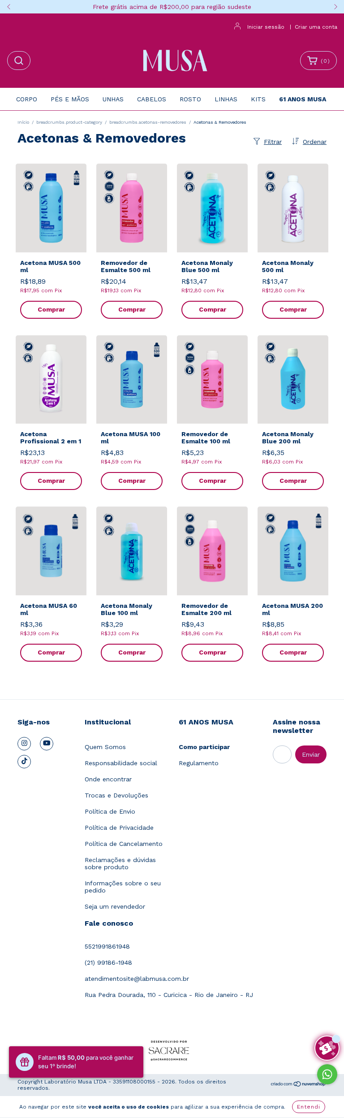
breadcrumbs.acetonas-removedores (147, 122)
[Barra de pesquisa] (18, 60)
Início (23, 122)
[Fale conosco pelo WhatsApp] (327, 1074)
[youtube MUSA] (46, 743)
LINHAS (226, 99)
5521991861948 (107, 946)
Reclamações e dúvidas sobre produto (120, 863)
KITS (258, 99)
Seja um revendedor (115, 906)
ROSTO (190, 99)
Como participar (204, 746)
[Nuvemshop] (299, 1085)
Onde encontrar (108, 779)
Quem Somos (105, 746)
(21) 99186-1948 (108, 962)
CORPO (26, 99)
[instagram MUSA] (24, 743)
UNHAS (113, 99)
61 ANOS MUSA (302, 99)
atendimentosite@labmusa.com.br (137, 978)
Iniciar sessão (265, 27)
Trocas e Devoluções (116, 795)
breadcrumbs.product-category (69, 122)
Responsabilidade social (121, 763)
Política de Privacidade (119, 827)
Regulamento (199, 763)
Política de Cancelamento (124, 843)
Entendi (308, 1107)
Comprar (51, 309)
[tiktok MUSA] (24, 761)
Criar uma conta (316, 27)
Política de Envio (110, 811)
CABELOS (151, 99)
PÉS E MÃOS (70, 99)
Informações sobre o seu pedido (123, 887)
